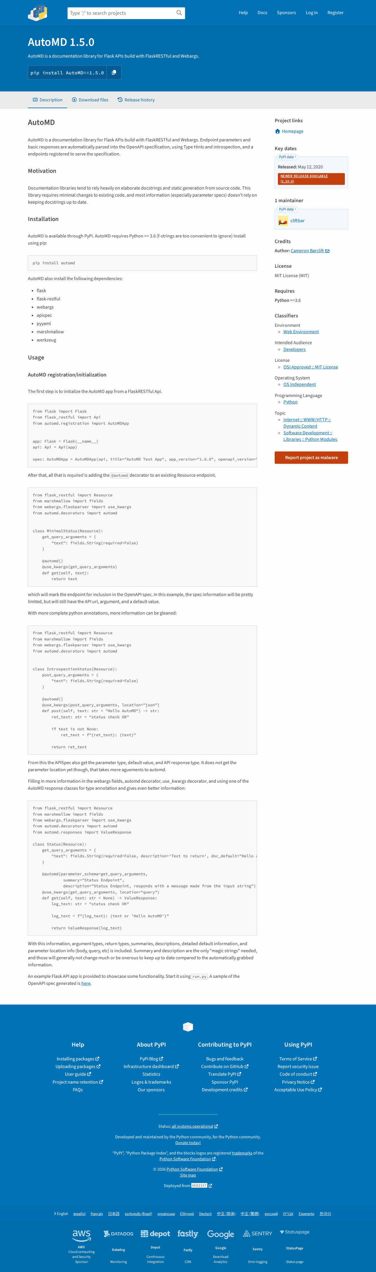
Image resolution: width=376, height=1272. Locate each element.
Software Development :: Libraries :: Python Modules (310, 436)
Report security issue (298, 1066)
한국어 (325, 1213)
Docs (262, 12)
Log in (312, 12)
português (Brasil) (138, 1213)
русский (271, 1213)
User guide (75, 1074)
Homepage (292, 131)
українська (166, 1213)
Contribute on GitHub (222, 1066)
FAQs (78, 1090)
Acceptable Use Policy (295, 1090)
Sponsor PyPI (225, 1082)
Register (336, 12)
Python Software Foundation (185, 1159)
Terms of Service (295, 1059)
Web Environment (301, 332)
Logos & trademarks (151, 1082)
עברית (288, 1213)
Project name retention (75, 1082)
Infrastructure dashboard (149, 1066)
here (85, 983)
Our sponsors (151, 1090)
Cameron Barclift (307, 250)
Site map (188, 1175)
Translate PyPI (222, 1074)
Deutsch (205, 1213)
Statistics (151, 1074)
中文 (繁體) (250, 1213)
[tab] (47, 100)
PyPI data (286, 157)
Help (243, 12)
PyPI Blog (149, 1059)
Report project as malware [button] (311, 457)
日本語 (114, 1213)
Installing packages (75, 1059)
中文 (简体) (226, 1213)
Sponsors (286, 12)
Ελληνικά (187, 1213)
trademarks (242, 1153)
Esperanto (306, 1213)
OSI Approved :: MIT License (310, 367)
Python (290, 402)
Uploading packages (75, 1066)
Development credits (222, 1090)
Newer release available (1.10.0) (304, 178)
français (97, 1213)
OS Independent (299, 384)
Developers (294, 349)
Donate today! (188, 1143)
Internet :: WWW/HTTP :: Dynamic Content (307, 422)
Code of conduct (296, 1074)
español (79, 1213)
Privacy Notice (296, 1082)
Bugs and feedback (225, 1059)
